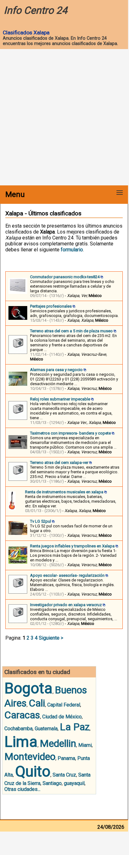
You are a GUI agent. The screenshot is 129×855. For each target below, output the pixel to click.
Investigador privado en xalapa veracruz (66, 604)
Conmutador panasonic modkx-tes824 (65, 276)
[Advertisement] (64, 117)
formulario (72, 250)
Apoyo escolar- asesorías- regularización (67, 575)
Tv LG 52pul (40, 521)
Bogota (28, 688)
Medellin (58, 743)
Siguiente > (51, 638)
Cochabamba (18, 729)
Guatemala (46, 729)
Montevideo (29, 756)
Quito (32, 771)
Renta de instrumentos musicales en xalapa (64, 492)
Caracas (22, 715)
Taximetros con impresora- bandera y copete (70, 433)
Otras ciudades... (22, 789)
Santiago (52, 783)
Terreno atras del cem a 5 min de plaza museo (71, 331)
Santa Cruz (64, 775)
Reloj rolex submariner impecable (60, 399)
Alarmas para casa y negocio (56, 369)
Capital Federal (63, 705)
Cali (37, 703)
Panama (66, 758)
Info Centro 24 (35, 10)
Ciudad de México (62, 717)
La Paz (75, 727)
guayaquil (74, 783)
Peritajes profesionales (51, 306)
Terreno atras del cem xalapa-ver (59, 462)
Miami (85, 745)
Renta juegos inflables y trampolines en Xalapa (72, 546)
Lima (21, 742)
